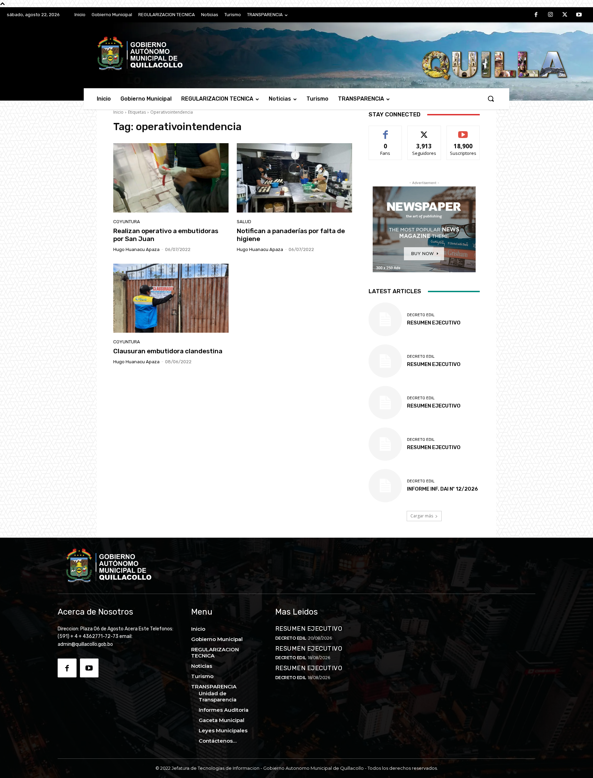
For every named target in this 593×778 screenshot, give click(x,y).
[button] (490, 98)
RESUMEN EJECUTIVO (434, 364)
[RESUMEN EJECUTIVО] (385, 319)
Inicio (118, 112)
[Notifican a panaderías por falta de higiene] (294, 178)
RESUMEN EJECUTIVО (434, 323)
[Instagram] (550, 15)
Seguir (424, 131)
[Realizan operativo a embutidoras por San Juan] (171, 178)
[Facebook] (536, 15)
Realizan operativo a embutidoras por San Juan (165, 235)
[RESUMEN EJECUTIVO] (385, 361)
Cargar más (421, 516)
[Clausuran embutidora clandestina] (171, 298)
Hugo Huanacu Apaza (136, 249)
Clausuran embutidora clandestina (167, 351)
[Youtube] (579, 15)
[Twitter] (565, 15)
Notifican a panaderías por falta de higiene (291, 235)
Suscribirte (463, 131)
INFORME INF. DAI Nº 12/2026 (442, 489)
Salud (244, 221)
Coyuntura (126, 221)
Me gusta (385, 131)
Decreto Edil (420, 315)
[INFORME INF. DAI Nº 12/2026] (385, 485)
